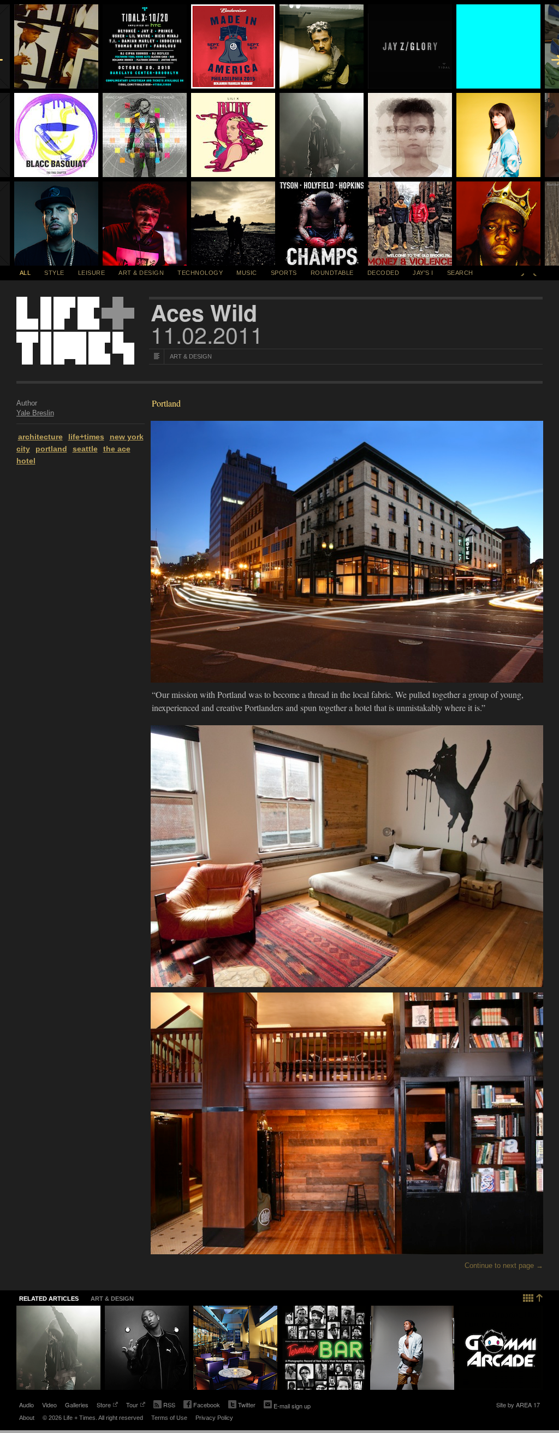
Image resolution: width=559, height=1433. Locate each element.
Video (49, 1404)
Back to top (533, 1296)
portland (51, 448)
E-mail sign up (292, 1405)
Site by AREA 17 (518, 1405)
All (25, 272)
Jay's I (423, 272)
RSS (169, 1404)
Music (246, 272)
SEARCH (460, 272)
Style (54, 272)
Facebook (201, 1405)
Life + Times (75, 331)
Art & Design (141, 272)
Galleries (76, 1404)
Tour (132, 1405)
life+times (86, 436)
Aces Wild (204, 313)
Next (535, 272)
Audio (26, 1404)
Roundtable (332, 272)
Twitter (241, 1405)
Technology (200, 272)
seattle (85, 448)
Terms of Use (169, 1417)
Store (104, 1405)
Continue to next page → (504, 1265)
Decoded (383, 272)
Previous (522, 272)
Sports (284, 272)
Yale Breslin (35, 413)
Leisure (91, 272)
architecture (40, 436)
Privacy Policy (214, 1417)
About (26, 1417)
